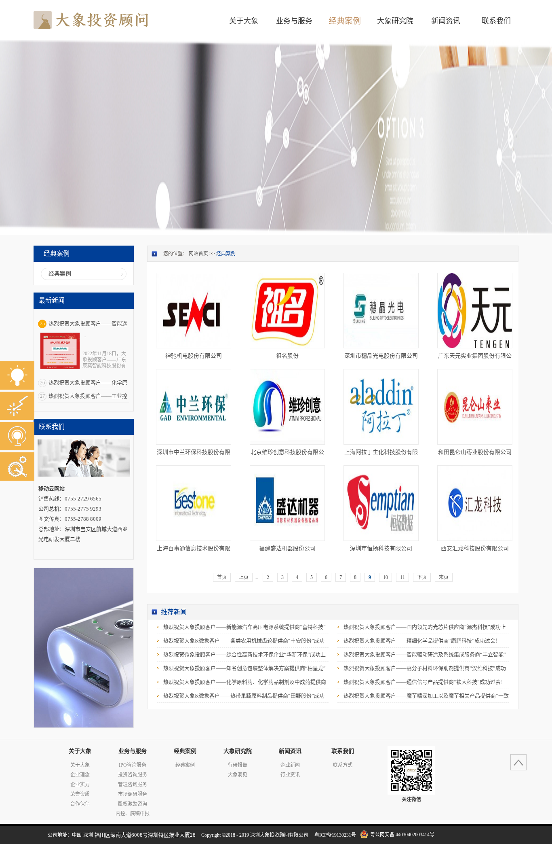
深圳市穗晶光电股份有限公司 (381, 356)
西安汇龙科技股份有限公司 (475, 548)
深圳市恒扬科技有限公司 (381, 548)
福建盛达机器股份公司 (287, 548)
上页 (244, 577)
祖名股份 (287, 356)
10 (385, 577)
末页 (444, 577)
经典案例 (226, 254)
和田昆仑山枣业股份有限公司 (475, 452)
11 (402, 577)
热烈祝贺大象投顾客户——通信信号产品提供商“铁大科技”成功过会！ (424, 682)
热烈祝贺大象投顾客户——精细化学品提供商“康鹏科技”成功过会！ (422, 641)
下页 (422, 577)
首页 (222, 577)
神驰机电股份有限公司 (193, 356)
